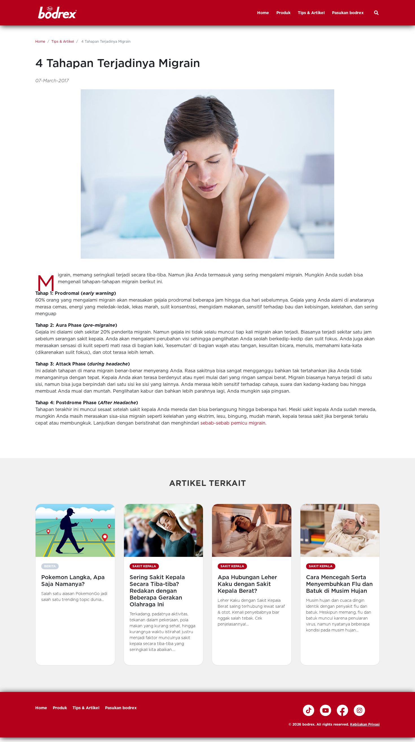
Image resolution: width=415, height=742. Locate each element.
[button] (75, 584)
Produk (60, 708)
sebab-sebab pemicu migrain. (233, 423)
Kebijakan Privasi (365, 724)
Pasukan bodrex (121, 708)
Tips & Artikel (62, 41)
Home (40, 41)
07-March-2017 (52, 80)
